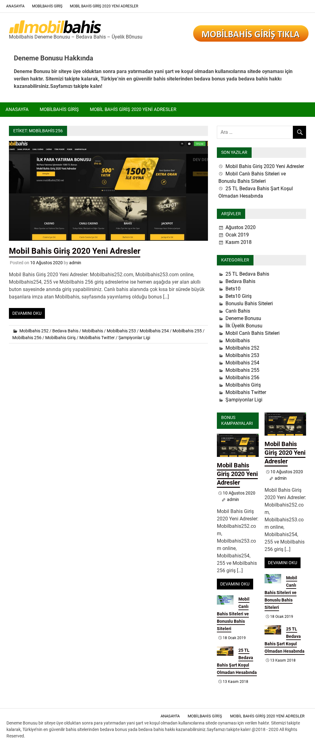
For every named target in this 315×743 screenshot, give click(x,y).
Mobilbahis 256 (27, 337)
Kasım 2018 (238, 242)
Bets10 (233, 289)
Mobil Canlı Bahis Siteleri (252, 333)
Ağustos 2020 (240, 227)
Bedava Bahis (65, 330)
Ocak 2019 (237, 235)
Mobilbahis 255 (187, 330)
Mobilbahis (92, 330)
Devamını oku (27, 313)
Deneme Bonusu (243, 318)
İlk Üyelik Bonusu (243, 326)
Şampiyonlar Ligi (134, 337)
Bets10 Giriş (238, 296)
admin (75, 262)
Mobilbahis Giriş (47, 6)
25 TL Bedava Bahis (247, 274)
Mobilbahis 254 (154, 330)
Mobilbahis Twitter (97, 337)
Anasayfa (15, 6)
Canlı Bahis (237, 311)
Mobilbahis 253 (121, 330)
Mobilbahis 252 (34, 330)
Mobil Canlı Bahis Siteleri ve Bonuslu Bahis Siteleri (233, 614)
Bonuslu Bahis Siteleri (249, 303)
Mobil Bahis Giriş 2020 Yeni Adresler (104, 6)
